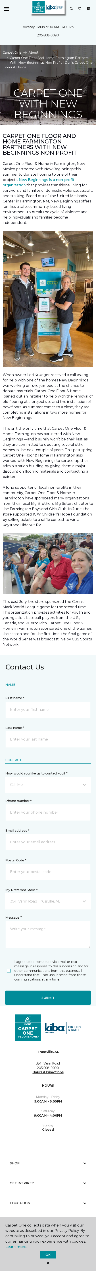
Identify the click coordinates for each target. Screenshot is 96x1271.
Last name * (14, 727)
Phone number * (18, 800)
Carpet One (12, 53)
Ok (48, 1255)
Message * (13, 917)
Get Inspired (22, 1183)
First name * (14, 698)
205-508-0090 (48, 35)
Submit (48, 998)
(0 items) (88, 8)
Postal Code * (15, 860)
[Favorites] (79, 9)
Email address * (17, 830)
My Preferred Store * (21, 890)
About (33, 53)
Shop (15, 1163)
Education (20, 1203)
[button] (71, 9)
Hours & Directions (48, 1072)
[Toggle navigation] (6, 9)
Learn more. (16, 1247)
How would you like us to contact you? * (36, 773)
